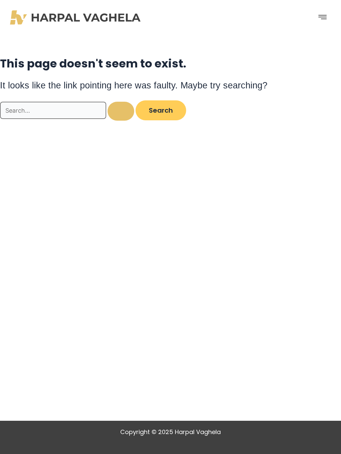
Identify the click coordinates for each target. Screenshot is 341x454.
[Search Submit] (121, 111)
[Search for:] (68, 111)
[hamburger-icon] (322, 17)
